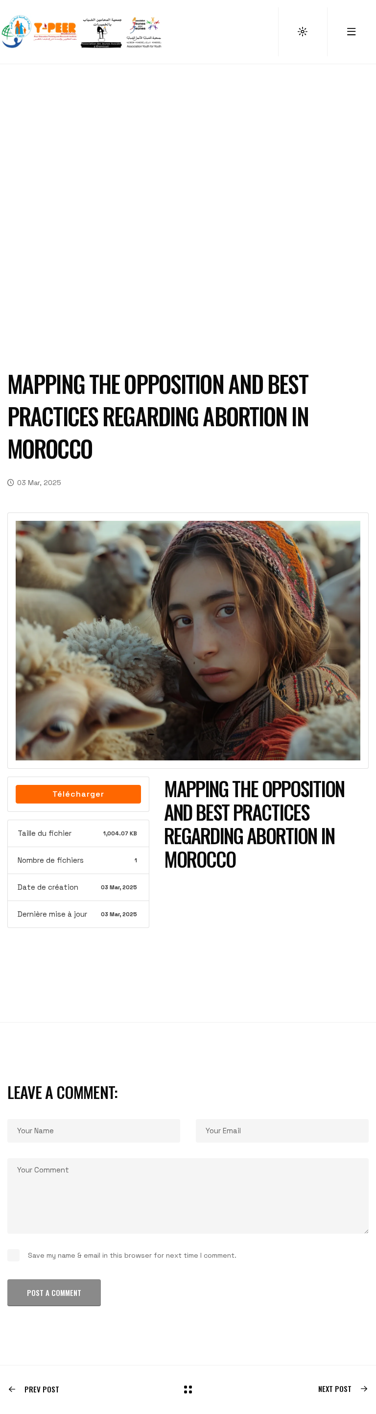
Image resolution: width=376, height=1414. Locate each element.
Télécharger (78, 794)
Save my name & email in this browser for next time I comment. (132, 1255)
